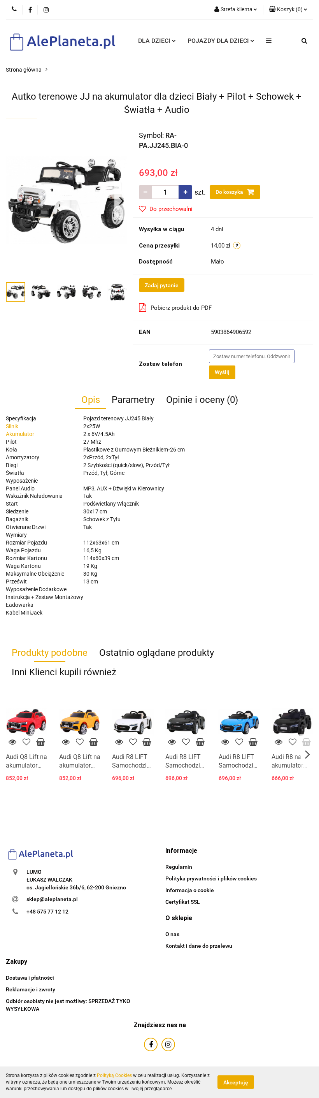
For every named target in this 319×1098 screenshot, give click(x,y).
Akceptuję (235, 1082)
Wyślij (222, 372)
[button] (288, 9)
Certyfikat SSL (182, 902)
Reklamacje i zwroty (30, 989)
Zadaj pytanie (162, 285)
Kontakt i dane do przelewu (198, 946)
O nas (172, 934)
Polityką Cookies (114, 1075)
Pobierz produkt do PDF (181, 307)
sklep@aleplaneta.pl (52, 899)
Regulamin (178, 867)
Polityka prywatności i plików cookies (211, 878)
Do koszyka (230, 192)
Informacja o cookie (189, 890)
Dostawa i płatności (30, 978)
